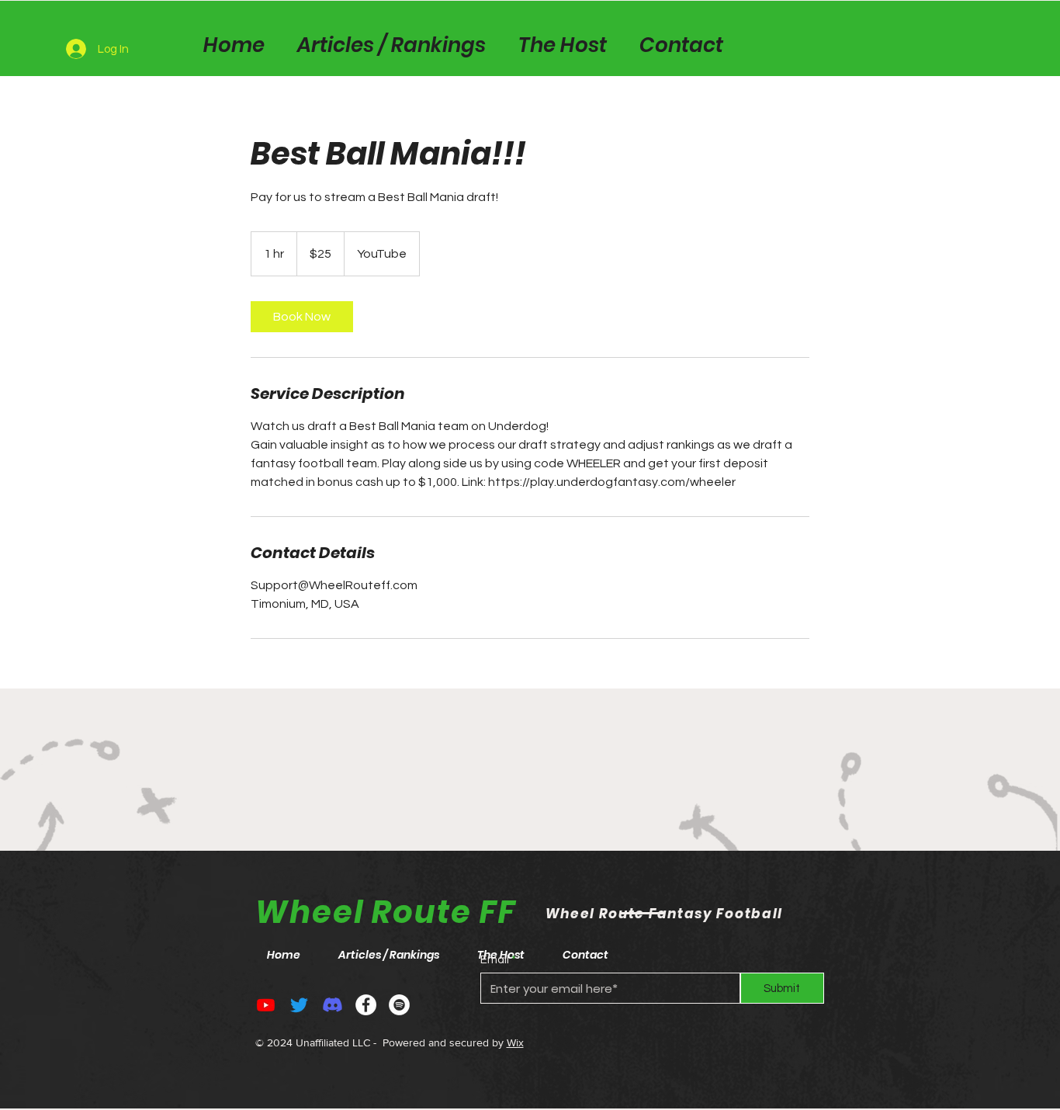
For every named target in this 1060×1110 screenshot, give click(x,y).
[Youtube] (265, 1004)
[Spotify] (399, 1004)
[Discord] (332, 1004)
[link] (302, 316)
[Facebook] (365, 1004)
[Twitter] (299, 1004)
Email (494, 960)
